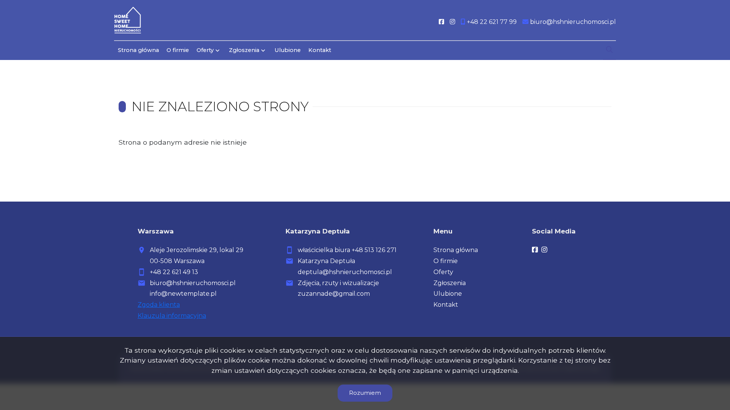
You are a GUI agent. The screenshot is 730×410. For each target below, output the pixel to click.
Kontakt (319, 50)
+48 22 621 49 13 (174, 272)
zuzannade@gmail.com (334, 293)
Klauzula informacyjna (172, 315)
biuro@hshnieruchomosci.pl (193, 283)
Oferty (205, 50)
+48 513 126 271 (374, 250)
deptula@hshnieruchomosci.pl (345, 272)
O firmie (178, 50)
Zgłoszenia (449, 283)
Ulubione (288, 50)
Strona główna (138, 50)
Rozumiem (365, 392)
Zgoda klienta (159, 304)
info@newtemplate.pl (183, 293)
